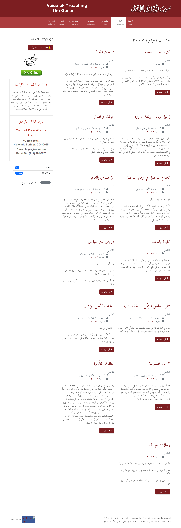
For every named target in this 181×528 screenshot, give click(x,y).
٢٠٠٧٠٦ (150, 64)
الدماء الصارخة (159, 363)
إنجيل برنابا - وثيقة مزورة (152, 116)
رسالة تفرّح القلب (158, 445)
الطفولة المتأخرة (104, 363)
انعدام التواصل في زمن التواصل (148, 177)
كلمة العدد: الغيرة (157, 52)
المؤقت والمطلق (104, 116)
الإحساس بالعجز (102, 177)
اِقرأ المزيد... (162, 92)
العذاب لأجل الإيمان (99, 306)
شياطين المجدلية (104, 52)
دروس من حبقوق (101, 242)
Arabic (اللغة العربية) (40, 48)
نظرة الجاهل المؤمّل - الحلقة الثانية (146, 306)
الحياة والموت (161, 242)
